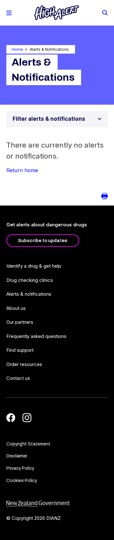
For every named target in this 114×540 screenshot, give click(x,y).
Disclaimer (16, 456)
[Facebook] (10, 417)
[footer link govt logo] (57, 504)
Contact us (18, 378)
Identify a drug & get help (33, 266)
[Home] (56, 12)
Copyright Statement (28, 444)
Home (17, 49)
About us (16, 308)
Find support (20, 350)
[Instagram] (26, 417)
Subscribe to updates (42, 240)
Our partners (19, 322)
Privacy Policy (20, 468)
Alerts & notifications (28, 294)
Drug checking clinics (29, 280)
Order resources (24, 364)
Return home (22, 170)
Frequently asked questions (36, 336)
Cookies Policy (21, 480)
